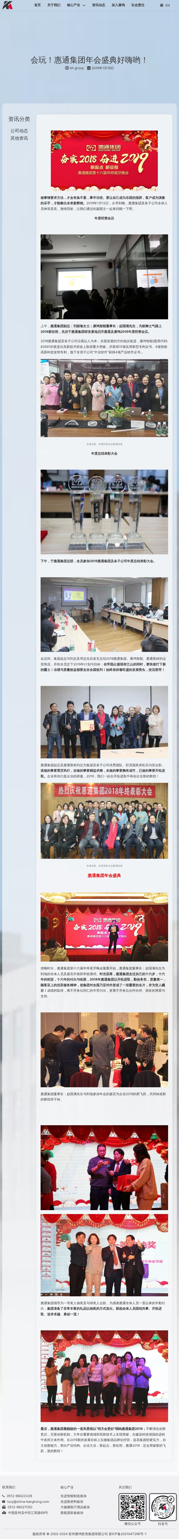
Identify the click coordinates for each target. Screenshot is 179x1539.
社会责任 (138, 5)
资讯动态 (98, 5)
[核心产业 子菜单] (84, 5)
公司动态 (19, 130)
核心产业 (73, 5)
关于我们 (53, 5)
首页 (37, 5)
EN (167, 5)
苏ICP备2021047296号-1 (127, 1534)
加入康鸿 (118, 5)
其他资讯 (19, 138)
